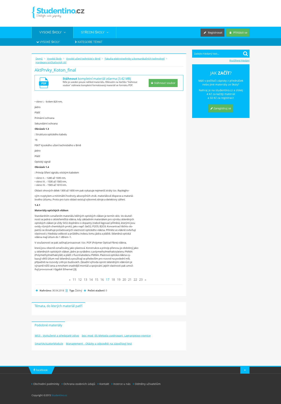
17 (107, 279)
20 (124, 279)
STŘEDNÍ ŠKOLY (93, 32)
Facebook (41, 370)
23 (141, 279)
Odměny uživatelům (148, 384)
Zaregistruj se (222, 108)
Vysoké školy (49, 42)
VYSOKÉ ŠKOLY (51, 32)
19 (118, 279)
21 (130, 279)
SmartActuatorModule (49, 343)
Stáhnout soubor (164, 83)
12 (80, 279)
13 (85, 279)
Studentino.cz (59, 395)
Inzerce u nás (122, 384)
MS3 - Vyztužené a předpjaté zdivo (57, 335)
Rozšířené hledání (239, 60)
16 (102, 279)
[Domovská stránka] (58, 12)
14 (91, 279)
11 (74, 279)
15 (96, 279)
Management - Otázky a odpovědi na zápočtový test (99, 343)
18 (113, 279)
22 (135, 279)
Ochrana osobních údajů (79, 384)
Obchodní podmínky (46, 384)
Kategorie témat (89, 42)
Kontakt (104, 384)
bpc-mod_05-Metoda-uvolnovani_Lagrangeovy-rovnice (116, 335)
